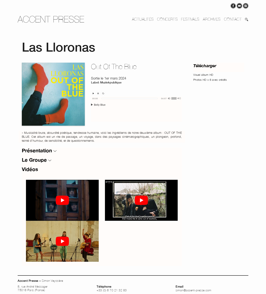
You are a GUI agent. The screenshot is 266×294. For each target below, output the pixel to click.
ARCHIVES (212, 19)
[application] (136, 109)
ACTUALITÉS (143, 19)
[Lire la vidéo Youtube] (62, 200)
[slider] (129, 98)
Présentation (37, 150)
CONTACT (233, 19)
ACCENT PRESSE (51, 19)
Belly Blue (99, 104)
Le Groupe (35, 160)
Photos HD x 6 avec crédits (210, 79)
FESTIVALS (190, 19)
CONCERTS (167, 19)
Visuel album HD (203, 74)
